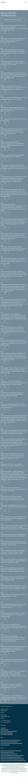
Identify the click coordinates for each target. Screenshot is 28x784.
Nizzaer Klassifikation (5, 744)
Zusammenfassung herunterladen (13, 19)
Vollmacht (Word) (4, 729)
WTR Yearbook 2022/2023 (6, 734)
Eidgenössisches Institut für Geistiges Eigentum (11, 740)
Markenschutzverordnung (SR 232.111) (9, 753)
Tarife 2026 (3, 728)
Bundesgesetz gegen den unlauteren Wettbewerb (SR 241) (13, 760)
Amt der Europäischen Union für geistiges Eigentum (11, 743)
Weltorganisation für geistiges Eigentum (9, 741)
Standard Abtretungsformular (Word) (9, 731)
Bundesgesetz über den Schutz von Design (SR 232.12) (12, 755)
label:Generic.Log (3, 2)
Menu (25, 2)
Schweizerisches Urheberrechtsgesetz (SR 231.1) (11, 757)
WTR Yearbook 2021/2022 (6, 732)
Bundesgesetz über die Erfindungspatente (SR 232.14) (12, 758)
